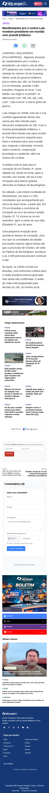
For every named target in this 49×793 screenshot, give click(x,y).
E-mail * (9, 507)
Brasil (5, 749)
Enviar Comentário (16, 548)
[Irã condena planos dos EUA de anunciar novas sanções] (35, 332)
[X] (9, 728)
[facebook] (4, 728)
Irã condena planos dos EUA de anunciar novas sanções (35, 345)
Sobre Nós (15, 791)
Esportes (28, 753)
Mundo (11, 19)
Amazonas (7, 743)
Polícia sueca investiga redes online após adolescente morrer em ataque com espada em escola (13, 336)
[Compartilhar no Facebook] (15, 45)
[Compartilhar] (33, 45)
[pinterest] (18, 728)
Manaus (27, 746)
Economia (6, 753)
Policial (27, 743)
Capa (5, 739)
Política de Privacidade (29, 791)
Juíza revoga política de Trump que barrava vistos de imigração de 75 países (35, 361)
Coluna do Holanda (31, 739)
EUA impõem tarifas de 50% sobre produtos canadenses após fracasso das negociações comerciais (14, 374)
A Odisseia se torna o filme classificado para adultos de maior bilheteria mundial (23, 701)
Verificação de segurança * (16, 533)
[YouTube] (23, 728)
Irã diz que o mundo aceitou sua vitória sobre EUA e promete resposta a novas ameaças (14, 412)
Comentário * (11, 517)
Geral (5, 756)
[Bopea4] (14, 3)
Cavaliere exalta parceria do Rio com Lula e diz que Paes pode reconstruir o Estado (23, 683)
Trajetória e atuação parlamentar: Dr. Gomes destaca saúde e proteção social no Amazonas (23, 673)
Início (4, 19)
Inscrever (9, 453)
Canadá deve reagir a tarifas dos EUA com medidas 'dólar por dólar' (35, 392)
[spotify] (28, 728)
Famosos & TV (8, 746)
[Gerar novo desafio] (17, 538)
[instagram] (14, 728)
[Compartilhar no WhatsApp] (24, 45)
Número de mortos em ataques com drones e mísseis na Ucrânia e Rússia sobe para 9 (13, 394)
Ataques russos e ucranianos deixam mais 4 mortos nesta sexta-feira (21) (34, 411)
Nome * (9, 497)
